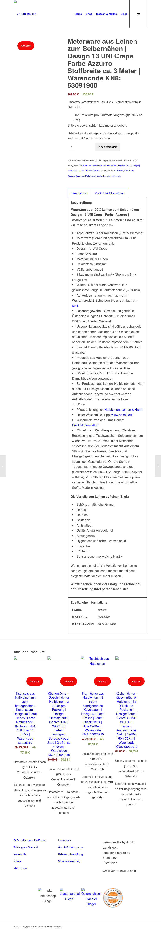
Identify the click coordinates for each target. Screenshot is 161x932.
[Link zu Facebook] (121, 926)
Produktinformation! (85, 425)
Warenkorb (20, 854)
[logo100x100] (25, 14)
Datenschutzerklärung (70, 854)
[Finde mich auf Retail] (91, 897)
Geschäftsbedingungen (71, 847)
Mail (75, 305)
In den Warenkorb (107, 146)
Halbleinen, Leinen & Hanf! (123, 409)
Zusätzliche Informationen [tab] (109, 193)
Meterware (90, 175)
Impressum (64, 840)
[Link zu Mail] (139, 926)
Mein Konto (20, 868)
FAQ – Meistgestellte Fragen (30, 840)
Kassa (17, 861)
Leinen (106, 175)
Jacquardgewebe (76, 175)
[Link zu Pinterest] (133, 926)
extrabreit (118, 170)
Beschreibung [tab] (79, 193)
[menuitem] (78, 14)
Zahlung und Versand (26, 847)
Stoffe (99, 175)
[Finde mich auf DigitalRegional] (70, 895)
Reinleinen (116, 175)
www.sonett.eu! (122, 414)
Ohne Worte (85, 165)
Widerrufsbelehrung (69, 861)
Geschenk (129, 170)
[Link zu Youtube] (144, 926)
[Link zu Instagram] (127, 926)
